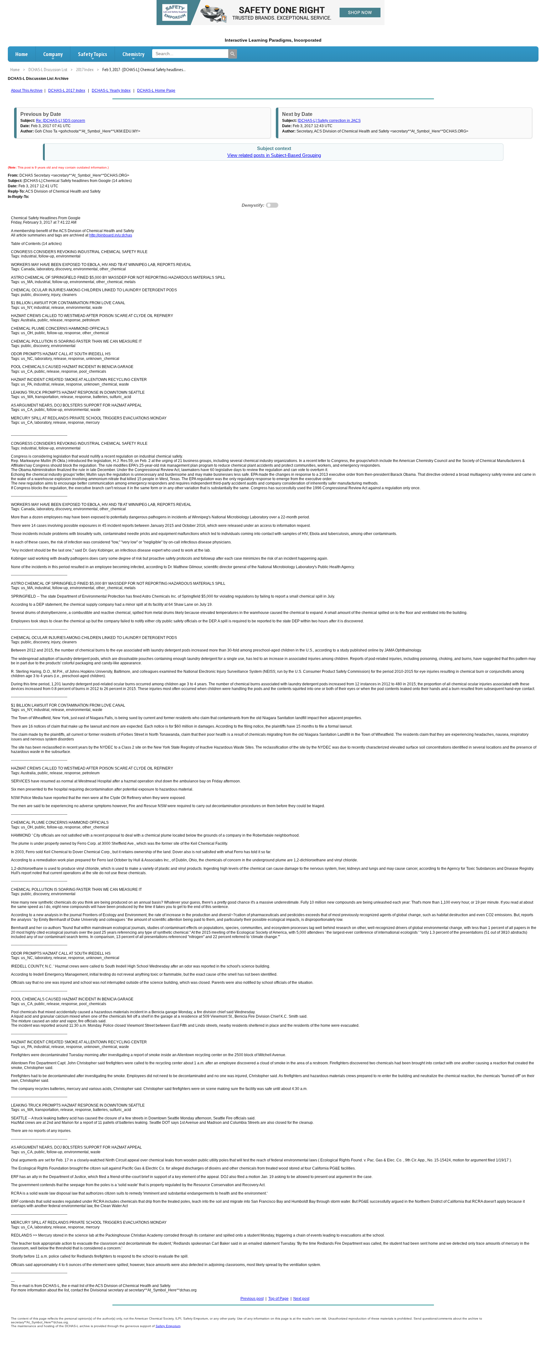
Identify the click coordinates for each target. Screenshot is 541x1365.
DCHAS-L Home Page (156, 90)
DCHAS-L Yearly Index (111, 90)
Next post (301, 1298)
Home (21, 54)
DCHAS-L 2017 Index (66, 90)
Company (53, 54)
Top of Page (278, 1298)
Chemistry (133, 54)
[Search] (232, 54)
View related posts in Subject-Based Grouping (274, 155)
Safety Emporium (168, 1326)
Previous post (252, 1298)
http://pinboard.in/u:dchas (110, 235)
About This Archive (27, 90)
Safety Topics (92, 54)
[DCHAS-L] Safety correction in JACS (329, 120)
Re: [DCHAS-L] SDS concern (60, 120)
